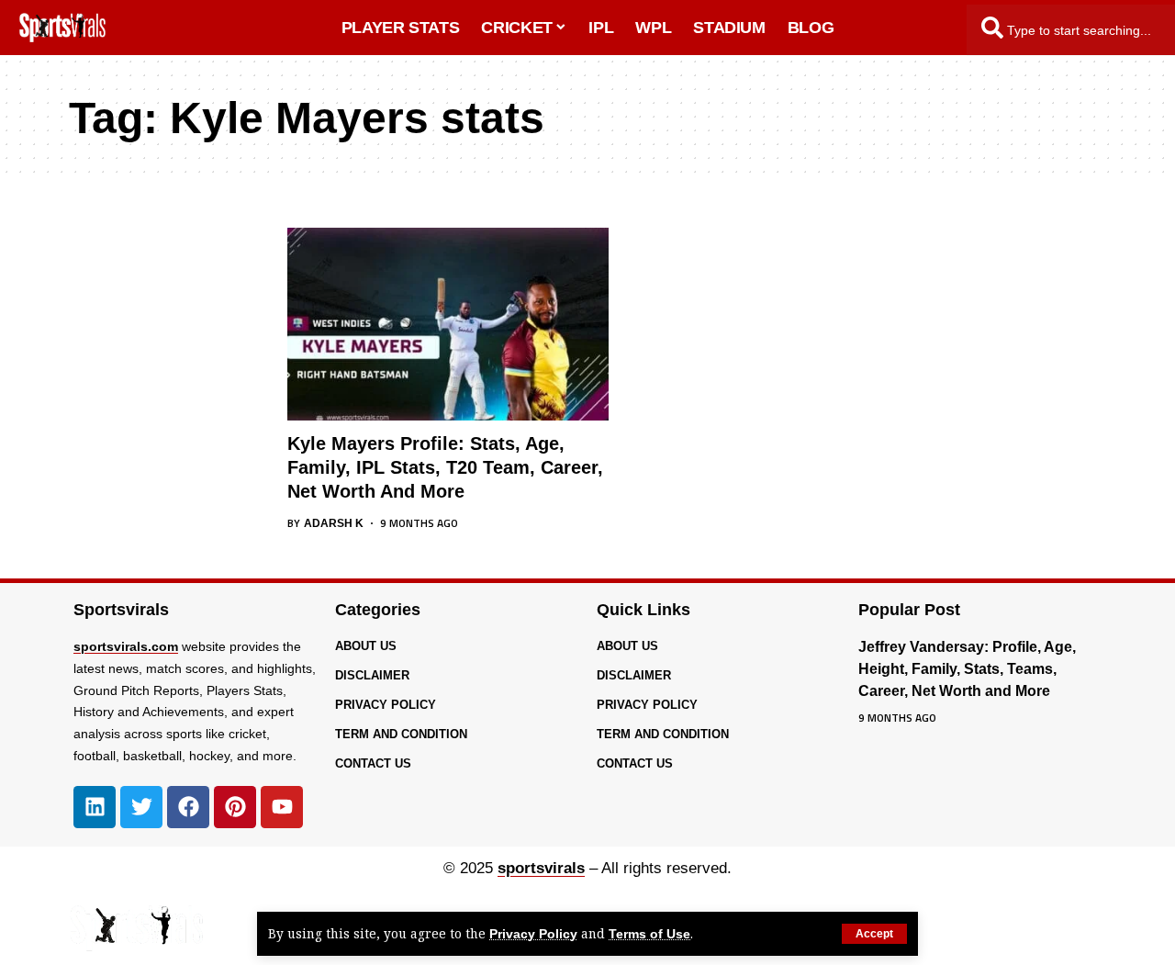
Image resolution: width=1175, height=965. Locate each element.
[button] (874, 934)
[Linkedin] (94, 807)
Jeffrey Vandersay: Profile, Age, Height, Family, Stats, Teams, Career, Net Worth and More (967, 669)
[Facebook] (188, 807)
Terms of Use (649, 934)
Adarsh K (334, 523)
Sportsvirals (121, 609)
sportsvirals (541, 868)
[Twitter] (141, 807)
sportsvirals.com (125, 646)
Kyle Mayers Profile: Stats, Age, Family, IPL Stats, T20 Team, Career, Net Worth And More (445, 467)
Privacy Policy (533, 934)
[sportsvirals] (136, 928)
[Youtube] (282, 807)
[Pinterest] (235, 807)
